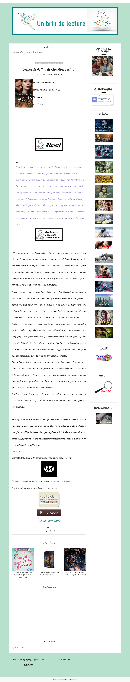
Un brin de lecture (61, 679)
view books (111, 104)
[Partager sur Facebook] (43, 531)
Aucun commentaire (55, 74)
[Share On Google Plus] (55, 531)
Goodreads (54, 482)
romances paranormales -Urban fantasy (49, 63)
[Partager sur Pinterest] (52, 531)
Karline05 (100, 98)
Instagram (66, 482)
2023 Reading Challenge (103, 95)
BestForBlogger (73, 679)
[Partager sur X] (48, 531)
